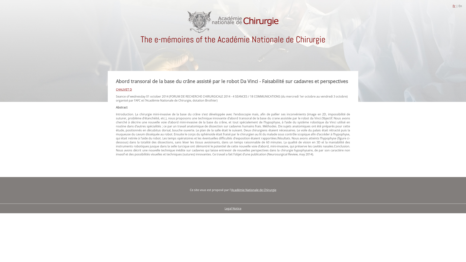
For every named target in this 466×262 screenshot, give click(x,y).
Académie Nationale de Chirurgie (253, 190)
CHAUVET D (124, 90)
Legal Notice (233, 209)
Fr (454, 6)
